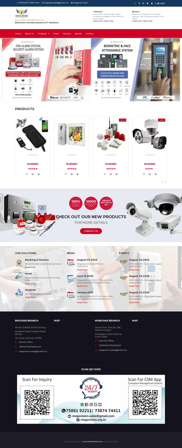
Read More (30, 267)
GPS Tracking (32, 158)
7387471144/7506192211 (30, 347)
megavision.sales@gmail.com (56, 3)
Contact (89, 33)
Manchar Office (106, 341)
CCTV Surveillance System (149, 159)
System (32, 160)
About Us (29, 33)
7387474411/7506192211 (110, 345)
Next (165, 182)
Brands (78, 33)
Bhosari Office (26, 342)
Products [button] (43, 33)
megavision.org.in (80, 3)
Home (18, 33)
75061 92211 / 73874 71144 (103, 21)
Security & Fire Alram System (110, 159)
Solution (67, 33)
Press (56, 33)
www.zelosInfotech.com (93, 442)
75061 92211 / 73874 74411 (29, 3)
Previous (162, 182)
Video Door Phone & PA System (71, 159)
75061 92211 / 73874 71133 (142, 21)
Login (162, 3)
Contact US (91, 231)
